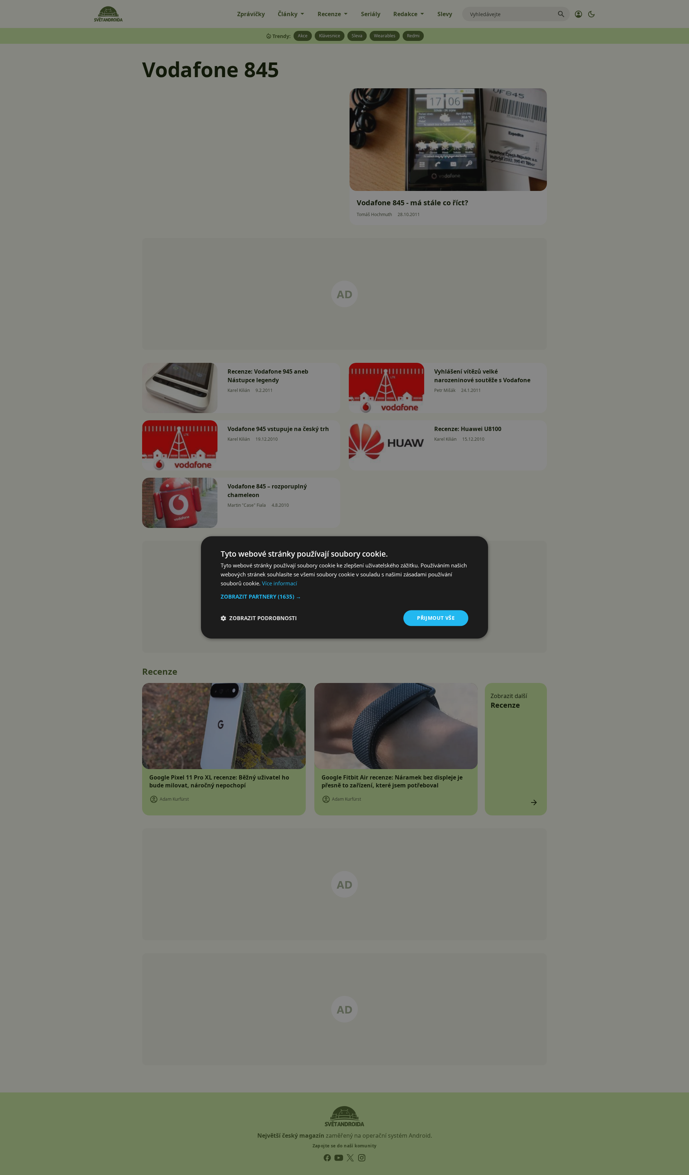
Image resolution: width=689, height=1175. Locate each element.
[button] (344, 596)
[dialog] (344, 587)
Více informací (279, 583)
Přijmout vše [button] (436, 617)
